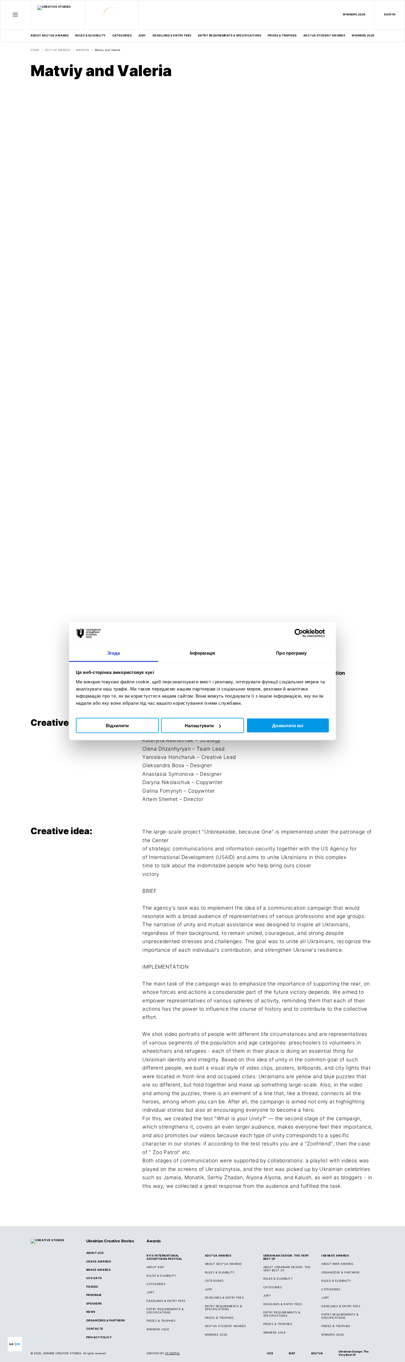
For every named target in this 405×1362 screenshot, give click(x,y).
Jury (142, 35)
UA (11, 1344)
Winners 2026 (363, 35)
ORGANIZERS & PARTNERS (340, 1272)
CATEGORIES (122, 35)
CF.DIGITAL (172, 1353)
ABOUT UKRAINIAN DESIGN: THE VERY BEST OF (287, 1269)
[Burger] (15, 14)
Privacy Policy (99, 1337)
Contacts (94, 1328)
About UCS (95, 1253)
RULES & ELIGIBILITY (90, 35)
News (90, 1311)
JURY (150, 1292)
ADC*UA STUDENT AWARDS (324, 35)
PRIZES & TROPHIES (335, 1326)
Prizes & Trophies (282, 35)
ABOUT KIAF (155, 1267)
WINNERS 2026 (354, 14)
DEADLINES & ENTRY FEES (172, 35)
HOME (35, 50)
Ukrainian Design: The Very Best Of (354, 1353)
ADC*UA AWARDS (58, 50)
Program (93, 1295)
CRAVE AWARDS (98, 1261)
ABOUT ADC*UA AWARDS (50, 35)
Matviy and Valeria (107, 50)
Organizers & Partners (105, 1320)
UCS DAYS (94, 1278)
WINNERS (83, 50)
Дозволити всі (287, 725)
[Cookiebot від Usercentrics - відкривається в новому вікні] (303, 633)
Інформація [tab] (202, 652)
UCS (270, 1353)
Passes (92, 1286)
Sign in (389, 14)
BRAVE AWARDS (98, 1269)
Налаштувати (199, 725)
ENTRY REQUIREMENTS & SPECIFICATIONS (229, 35)
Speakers (94, 1303)
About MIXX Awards (337, 1263)
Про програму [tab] (291, 652)
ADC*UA (317, 1353)
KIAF (292, 1353)
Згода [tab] (113, 652)
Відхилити (117, 725)
